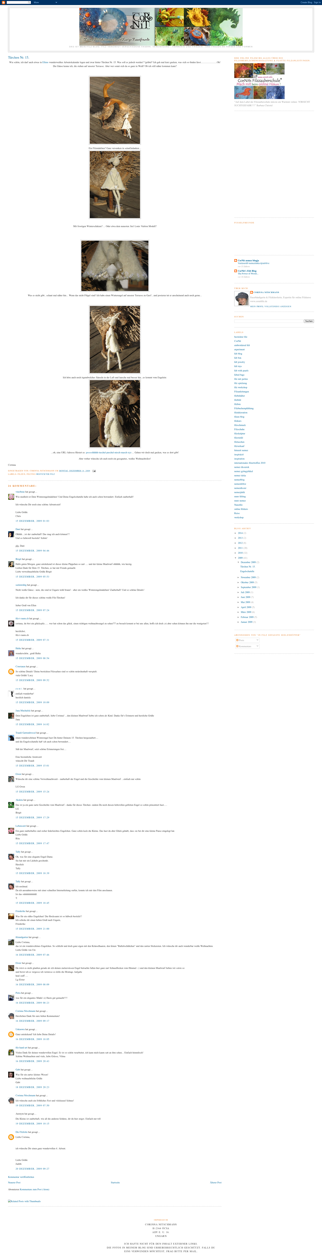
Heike (18, 648)
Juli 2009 (245, 592)
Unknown (20, 1029)
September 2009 (249, 587)
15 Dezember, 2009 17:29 (32, 817)
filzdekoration (240, 412)
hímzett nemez (241, 450)
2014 (240, 533)
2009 (240, 557)
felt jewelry (239, 362)
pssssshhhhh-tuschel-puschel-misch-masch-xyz (108, 452)
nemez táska (240, 475)
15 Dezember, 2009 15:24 (32, 791)
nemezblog (239, 479)
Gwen (18, 774)
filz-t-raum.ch (22, 618)
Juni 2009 (246, 597)
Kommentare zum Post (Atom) (34, 1189)
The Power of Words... (248, 273)
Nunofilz (238, 504)
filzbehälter (239, 395)
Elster (18, 962)
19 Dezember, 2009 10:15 (32, 1123)
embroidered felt (242, 345)
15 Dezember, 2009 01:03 (32, 520)
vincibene (20, 491)
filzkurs (237, 420)
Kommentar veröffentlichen (21, 1176)
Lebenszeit (21, 825)
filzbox (237, 404)
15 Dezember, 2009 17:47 (32, 843)
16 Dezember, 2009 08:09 (32, 984)
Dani (18, 529)
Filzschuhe (239, 429)
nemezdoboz (240, 483)
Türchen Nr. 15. (18, 57)
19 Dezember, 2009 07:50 (32, 1105)
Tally (18, 851)
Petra (18, 992)
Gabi (18, 1069)
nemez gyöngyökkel (243, 471)
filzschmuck (240, 425)
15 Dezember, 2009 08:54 (32, 658)
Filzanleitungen (241, 391)
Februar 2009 (247, 617)
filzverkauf (239, 446)
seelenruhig (21, 584)
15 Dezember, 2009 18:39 (32, 873)
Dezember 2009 (248, 562)
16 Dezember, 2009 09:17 (32, 1020)
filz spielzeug (240, 383)
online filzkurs (241, 509)
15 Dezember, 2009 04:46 (32, 550)
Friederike (20, 911)
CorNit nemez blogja (248, 260)
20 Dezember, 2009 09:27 (32, 1168)
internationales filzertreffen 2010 (249, 462)
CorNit (237, 341)
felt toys (238, 366)
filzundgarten (22, 937)
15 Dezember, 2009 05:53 (32, 576)
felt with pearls (241, 370)
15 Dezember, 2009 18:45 (32, 902)
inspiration (239, 458)
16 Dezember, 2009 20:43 (32, 1061)
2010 (240, 552)
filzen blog (239, 416)
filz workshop (240, 387)
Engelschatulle (247, 571)
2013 (240, 537)
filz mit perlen (241, 378)
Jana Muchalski (23, 710)
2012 (240, 542)
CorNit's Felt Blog (247, 271)
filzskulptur (239, 433)
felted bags (239, 374)
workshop (239, 517)
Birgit (18, 559)
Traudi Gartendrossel (26, 732)
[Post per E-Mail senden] (93, 470)
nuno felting (240, 496)
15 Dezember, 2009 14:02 (32, 724)
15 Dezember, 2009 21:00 (32, 928)
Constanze (20, 666)
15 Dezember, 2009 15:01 (32, 765)
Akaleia (19, 799)
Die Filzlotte (22, 1131)
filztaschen (239, 441)
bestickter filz (45, 474)
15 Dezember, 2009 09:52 (32, 680)
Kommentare (244, 646)
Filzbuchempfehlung (244, 408)
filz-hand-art (21, 1047)
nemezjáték (239, 492)
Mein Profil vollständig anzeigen (270, 306)
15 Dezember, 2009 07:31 (32, 639)
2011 (240, 547)
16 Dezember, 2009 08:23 (32, 1002)
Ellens (45, 62)
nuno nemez (240, 500)
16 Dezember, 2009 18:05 (32, 1039)
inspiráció (239, 454)
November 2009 (248, 577)
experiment (239, 349)
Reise (237, 513)
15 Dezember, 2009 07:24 (32, 610)
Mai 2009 (246, 602)
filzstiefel (238, 437)
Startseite (115, 1182)
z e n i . (19, 688)
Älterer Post (216, 1182)
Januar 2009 (247, 621)
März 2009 (246, 612)
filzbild (237, 399)
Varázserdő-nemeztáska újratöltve (253, 263)
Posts (241, 640)
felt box (237, 357)
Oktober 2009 (248, 582)
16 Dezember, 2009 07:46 (32, 954)
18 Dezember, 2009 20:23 (32, 1087)
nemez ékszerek (241, 467)
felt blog (238, 353)
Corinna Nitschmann (26, 1010)
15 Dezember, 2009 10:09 (32, 702)
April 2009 (246, 607)
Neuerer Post (14, 1182)
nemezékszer (240, 488)
